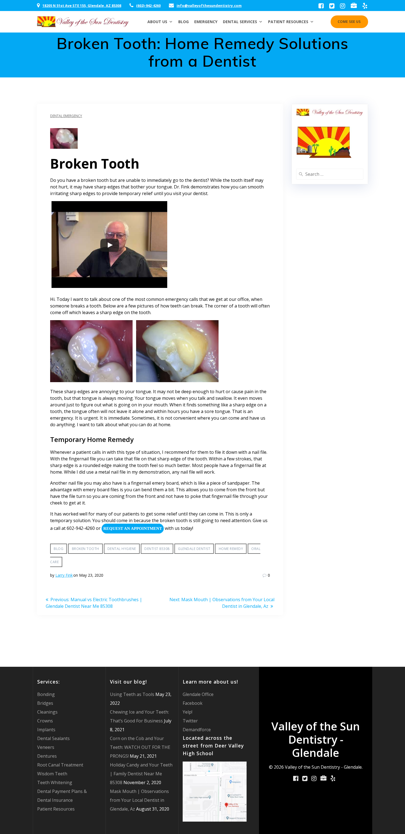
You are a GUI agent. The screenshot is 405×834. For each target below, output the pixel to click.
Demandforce (197, 730)
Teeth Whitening (54, 782)
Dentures (47, 756)
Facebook (192, 703)
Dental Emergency (66, 116)
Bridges (45, 703)
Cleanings (47, 712)
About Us (157, 21)
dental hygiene (121, 548)
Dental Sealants (53, 738)
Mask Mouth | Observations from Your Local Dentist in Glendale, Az (139, 800)
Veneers (45, 747)
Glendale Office (198, 694)
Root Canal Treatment (60, 765)
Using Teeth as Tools (132, 694)
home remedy (231, 548)
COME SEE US (349, 21)
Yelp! (187, 712)
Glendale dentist (194, 548)
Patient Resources (288, 21)
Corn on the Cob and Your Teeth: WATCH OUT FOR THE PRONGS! (140, 747)
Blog (183, 21)
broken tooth (85, 548)
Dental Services (240, 21)
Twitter (190, 721)
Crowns (45, 721)
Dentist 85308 (157, 548)
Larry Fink (64, 575)
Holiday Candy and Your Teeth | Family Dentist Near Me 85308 (141, 774)
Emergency (205, 21)
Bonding (46, 694)
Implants (46, 730)
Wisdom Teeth (52, 774)
